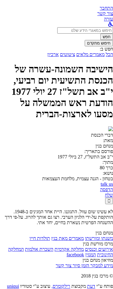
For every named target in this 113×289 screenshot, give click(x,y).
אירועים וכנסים (99, 249)
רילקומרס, (61, 286)
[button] (106, 8)
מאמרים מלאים (90, 54)
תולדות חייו (40, 238)
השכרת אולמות (39, 249)
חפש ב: (106, 48)
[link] (105, 13)
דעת (91, 286)
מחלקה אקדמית (69, 249)
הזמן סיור (80, 265)
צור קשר (63, 265)
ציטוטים (67, 54)
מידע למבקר (101, 265)
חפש (107, 37)
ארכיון (53, 54)
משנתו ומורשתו (99, 238)
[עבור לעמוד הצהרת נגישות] (110, 24)
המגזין (90, 254)
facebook (75, 254)
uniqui (13, 286)
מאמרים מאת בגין (67, 238)
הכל (109, 54)
